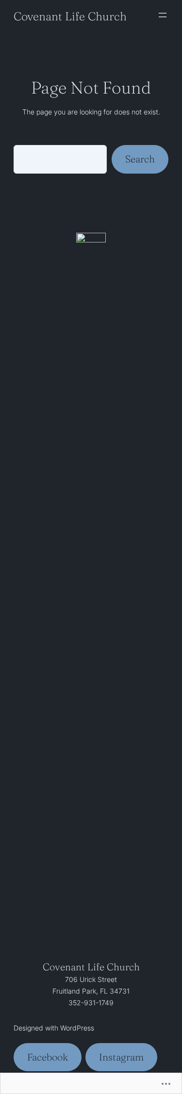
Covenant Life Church (70, 16)
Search (140, 159)
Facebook (47, 1057)
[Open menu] (162, 15)
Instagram (121, 1057)
